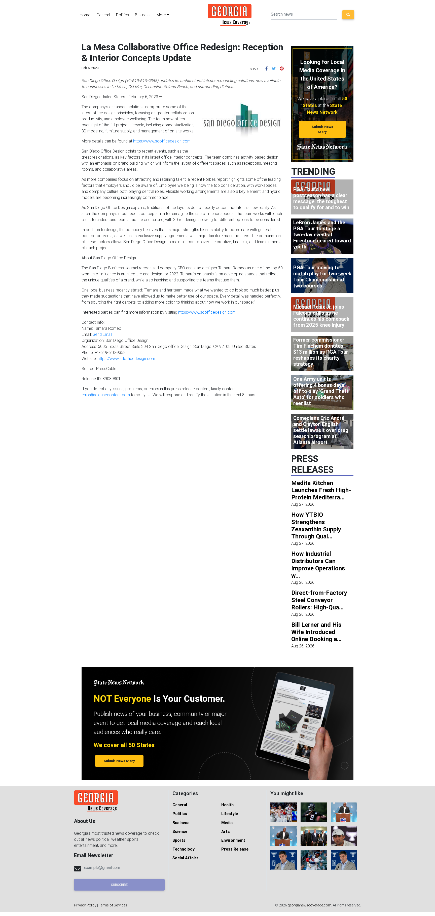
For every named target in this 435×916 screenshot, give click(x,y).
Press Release (234, 849)
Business (143, 14)
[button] (267, 68)
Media (227, 822)
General (103, 14)
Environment (233, 840)
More (161, 14)
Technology (183, 849)
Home (85, 14)
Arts (225, 831)
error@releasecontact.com (106, 394)
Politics (122, 14)
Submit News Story (322, 129)
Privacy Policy (85, 905)
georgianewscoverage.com (309, 905)
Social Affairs (185, 857)
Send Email (102, 334)
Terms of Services (113, 905)
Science (179, 831)
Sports (179, 840)
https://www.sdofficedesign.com (162, 140)
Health (227, 804)
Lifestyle (229, 813)
